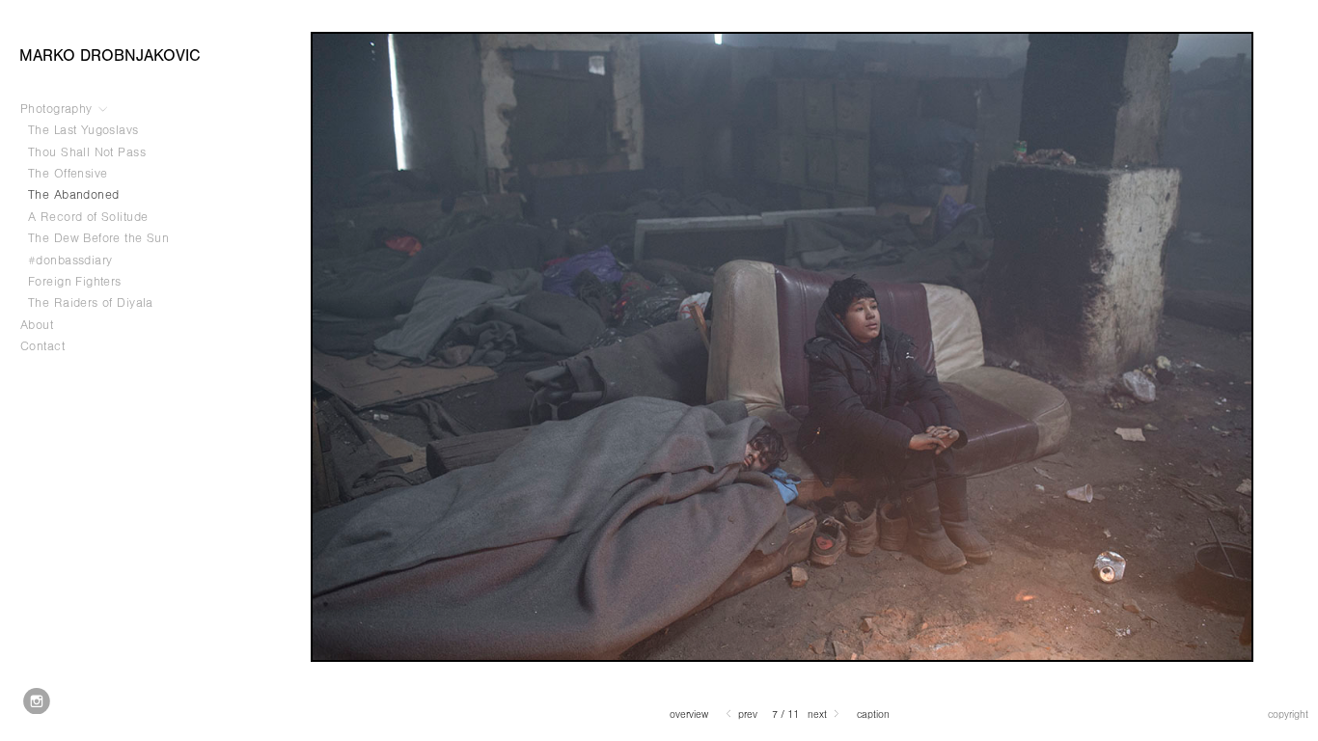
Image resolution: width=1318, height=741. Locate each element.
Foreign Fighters (75, 281)
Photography (58, 109)
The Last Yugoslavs (83, 130)
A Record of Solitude (90, 217)
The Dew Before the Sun (98, 238)
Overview (689, 715)
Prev (746, 715)
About (36, 325)
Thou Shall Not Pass (87, 152)
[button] (689, 714)
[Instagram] (36, 701)
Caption (873, 715)
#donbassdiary (70, 260)
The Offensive (67, 173)
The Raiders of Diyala (90, 303)
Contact (42, 346)
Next (819, 715)
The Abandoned (73, 195)
